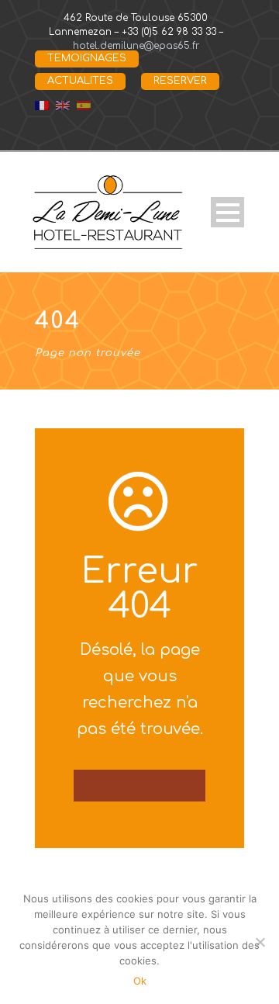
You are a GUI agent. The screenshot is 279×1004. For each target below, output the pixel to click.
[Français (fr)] (42, 104)
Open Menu (227, 212)
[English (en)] (63, 104)
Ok (139, 981)
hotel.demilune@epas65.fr (136, 45)
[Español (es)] (84, 104)
